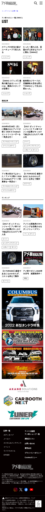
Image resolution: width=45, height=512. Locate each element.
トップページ (6, 11)
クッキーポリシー (13, 502)
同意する (38, 504)
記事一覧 (15, 11)
